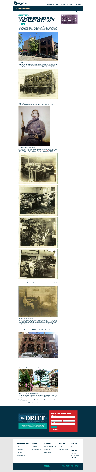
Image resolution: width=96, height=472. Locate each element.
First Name (53, 418)
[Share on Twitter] (24, 24)
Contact (64, 1)
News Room (75, 1)
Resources (60, 1)
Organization (53, 422)
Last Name (65, 418)
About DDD (55, 1)
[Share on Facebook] (22, 24)
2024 (31, 12)
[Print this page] (77, 12)
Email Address (54, 415)
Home (17, 8)
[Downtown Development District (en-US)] (20, 3)
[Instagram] (45, 466)
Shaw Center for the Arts (43, 150)
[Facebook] (49, 466)
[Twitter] (47, 466)
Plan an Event (69, 1)
